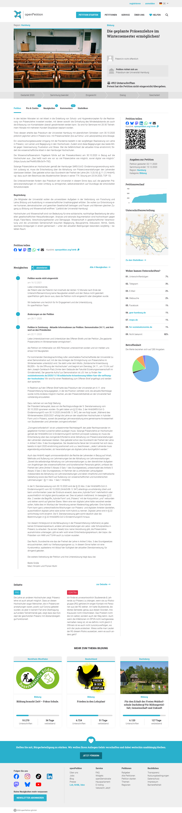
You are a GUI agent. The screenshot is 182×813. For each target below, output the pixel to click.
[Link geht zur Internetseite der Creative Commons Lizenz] (15, 810)
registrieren (135, 3)
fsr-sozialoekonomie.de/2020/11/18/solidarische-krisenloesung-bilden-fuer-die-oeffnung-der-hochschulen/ (69, 375)
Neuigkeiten (49, 107)
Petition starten (88, 15)
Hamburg (25, 25)
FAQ (98, 772)
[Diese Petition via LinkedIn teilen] (29, 249)
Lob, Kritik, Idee (77, 785)
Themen (125, 782)
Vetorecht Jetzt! (103, 788)
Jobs (72, 775)
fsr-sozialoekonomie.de (140, 327)
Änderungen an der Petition (41, 314)
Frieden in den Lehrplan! (91, 701)
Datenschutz (153, 778)
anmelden (150, 3)
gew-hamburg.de (137, 312)
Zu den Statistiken (135, 260)
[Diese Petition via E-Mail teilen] (42, 249)
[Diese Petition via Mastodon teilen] (24, 249)
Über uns (74, 772)
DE (164, 3)
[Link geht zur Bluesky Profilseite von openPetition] (27, 784)
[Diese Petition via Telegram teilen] (38, 249)
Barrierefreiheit (154, 785)
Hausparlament (103, 782)
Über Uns (139, 15)
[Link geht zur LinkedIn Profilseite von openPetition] (49, 776)
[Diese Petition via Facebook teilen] (15, 249)
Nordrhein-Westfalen (38, 659)
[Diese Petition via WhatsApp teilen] (34, 249)
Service (125, 15)
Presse (73, 782)
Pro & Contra (32, 107)
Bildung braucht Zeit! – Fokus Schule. (38, 701)
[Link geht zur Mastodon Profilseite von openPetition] (16, 784)
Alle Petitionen (128, 775)
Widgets (99, 775)
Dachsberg (144, 659)
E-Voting (100, 785)
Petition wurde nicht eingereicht (43, 278)
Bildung (110, 25)
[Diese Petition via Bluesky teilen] (20, 249)
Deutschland (91, 659)
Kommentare (66, 107)
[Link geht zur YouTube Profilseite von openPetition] (38, 784)
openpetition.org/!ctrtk (66, 249)
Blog (72, 778)
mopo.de (133, 320)
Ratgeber (126, 772)
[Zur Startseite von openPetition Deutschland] (28, 14)
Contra (72, 592)
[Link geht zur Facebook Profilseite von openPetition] (16, 776)
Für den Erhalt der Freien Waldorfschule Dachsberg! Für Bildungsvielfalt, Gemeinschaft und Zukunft (144, 704)
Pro (17, 592)
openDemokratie (103, 778)
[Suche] (166, 14)
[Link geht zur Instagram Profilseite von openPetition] (27, 776)
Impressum (153, 782)
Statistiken (83, 108)
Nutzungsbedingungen (158, 775)
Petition (17, 108)
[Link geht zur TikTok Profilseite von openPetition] (38, 776)
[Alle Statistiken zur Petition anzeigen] (147, 254)
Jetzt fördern (91, 755)
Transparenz (153, 772)
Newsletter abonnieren (30, 798)
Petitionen (111, 15)
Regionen (126, 785)
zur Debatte (102, 584)
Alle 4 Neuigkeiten (99, 267)
